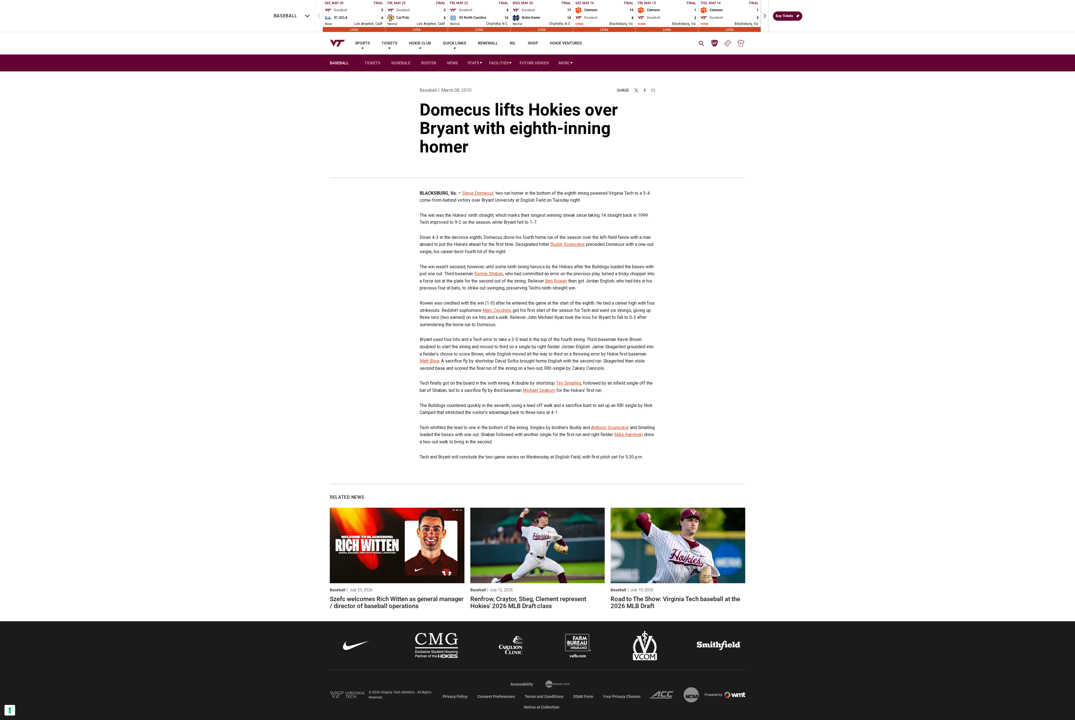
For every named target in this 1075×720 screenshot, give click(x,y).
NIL (513, 43)
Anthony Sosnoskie (610, 427)
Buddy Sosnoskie (567, 244)
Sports (362, 43)
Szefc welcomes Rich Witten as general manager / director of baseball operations (397, 602)
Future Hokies (534, 63)
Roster (428, 63)
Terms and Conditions (544, 696)
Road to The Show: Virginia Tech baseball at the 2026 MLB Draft (675, 602)
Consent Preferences (496, 696)
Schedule (400, 63)
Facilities (499, 63)
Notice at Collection (541, 707)
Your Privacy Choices (622, 696)
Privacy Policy (455, 696)
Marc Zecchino (497, 310)
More (563, 63)
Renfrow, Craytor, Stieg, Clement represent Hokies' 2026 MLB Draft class (528, 602)
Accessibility (521, 684)
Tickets (389, 43)
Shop (533, 43)
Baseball (428, 90)
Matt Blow (429, 361)
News (452, 63)
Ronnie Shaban (488, 273)
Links (354, 29)
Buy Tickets (784, 16)
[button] (765, 16)
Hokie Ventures (566, 43)
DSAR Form (583, 696)
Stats (473, 63)
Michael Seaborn (539, 390)
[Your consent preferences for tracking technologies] (9, 710)
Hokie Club (420, 43)
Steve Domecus (478, 193)
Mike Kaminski (628, 434)
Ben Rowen (556, 281)
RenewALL (488, 43)
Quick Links (454, 43)
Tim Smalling (568, 383)
